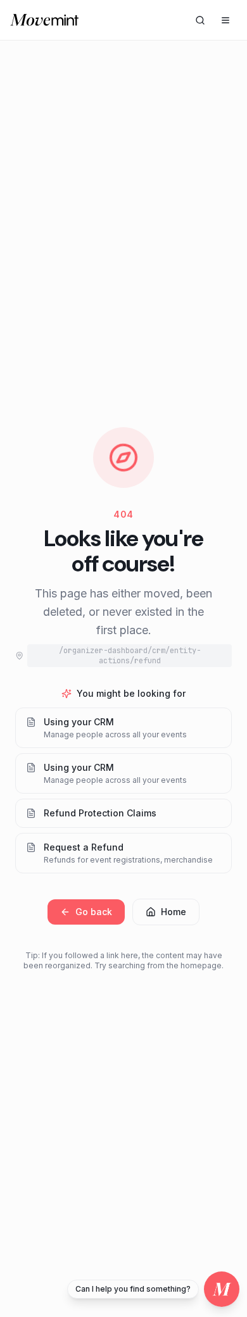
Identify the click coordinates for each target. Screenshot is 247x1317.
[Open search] (200, 20)
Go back (93, 911)
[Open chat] (221, 1289)
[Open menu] (225, 20)
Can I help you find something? (133, 1289)
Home (173, 911)
